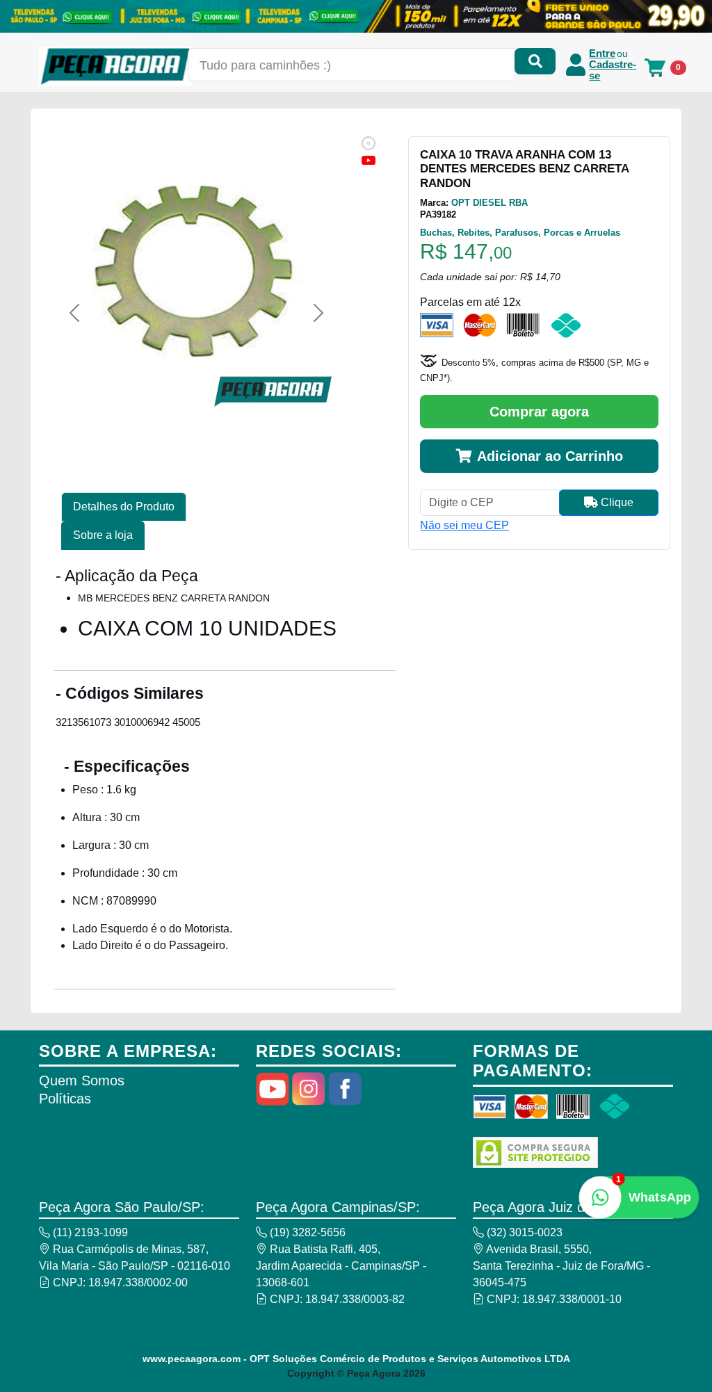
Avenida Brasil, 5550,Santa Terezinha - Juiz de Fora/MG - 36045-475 (561, 1265)
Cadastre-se (612, 70)
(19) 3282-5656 (306, 1232)
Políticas (65, 1098)
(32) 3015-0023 (523, 1232)
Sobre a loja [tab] (103, 535)
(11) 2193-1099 (89, 1232)
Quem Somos (81, 1080)
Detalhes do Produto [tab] (124, 506)
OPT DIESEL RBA (489, 202)
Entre (602, 53)
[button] (74, 313)
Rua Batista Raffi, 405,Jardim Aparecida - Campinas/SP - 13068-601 (341, 1265)
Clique (615, 502)
